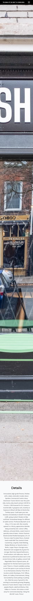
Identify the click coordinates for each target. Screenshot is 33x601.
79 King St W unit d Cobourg (13, 2)
